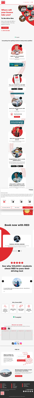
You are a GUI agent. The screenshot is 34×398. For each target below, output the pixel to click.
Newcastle (10, 359)
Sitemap (3, 386)
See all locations (21, 360)
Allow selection (17, 207)
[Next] (32, 335)
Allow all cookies (27, 207)
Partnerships (15, 387)
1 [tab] (12, 250)
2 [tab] (14, 250)
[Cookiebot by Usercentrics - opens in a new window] (29, 189)
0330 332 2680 (6, 30)
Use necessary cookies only (6, 207)
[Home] (3, 2)
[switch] (13, 202)
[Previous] (1, 335)
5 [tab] (20, 250)
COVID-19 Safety (15, 386)
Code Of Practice (26, 386)
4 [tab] (18, 250)
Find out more (17, 246)
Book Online (27, 2)
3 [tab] (16, 250)
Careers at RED (4, 387)
